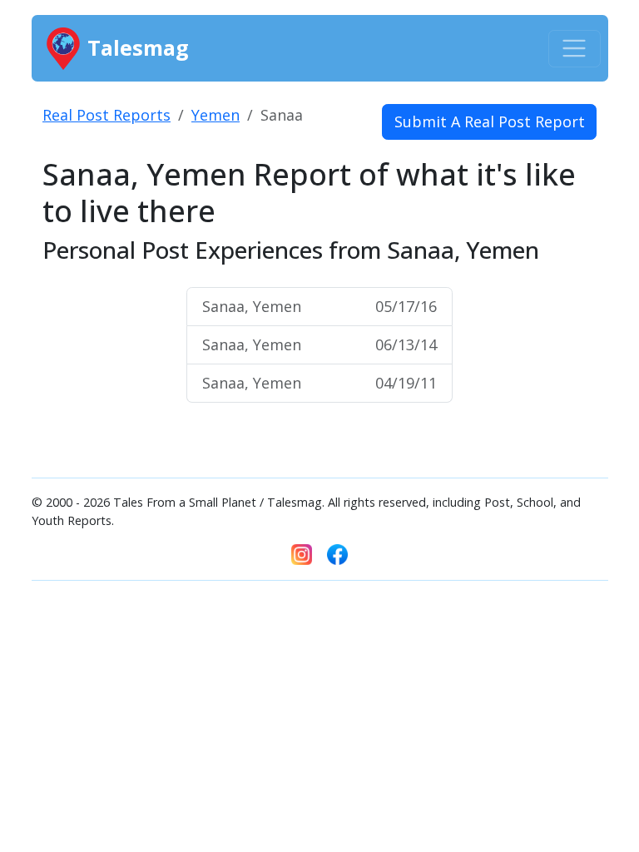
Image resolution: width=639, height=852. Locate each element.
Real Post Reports (106, 115)
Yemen (215, 115)
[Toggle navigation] (574, 48)
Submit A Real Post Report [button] (489, 121)
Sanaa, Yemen (319, 306)
